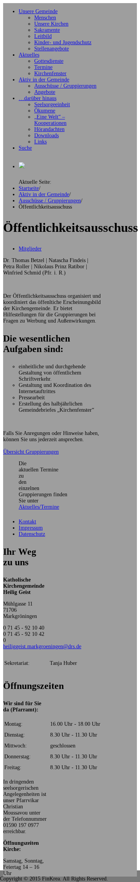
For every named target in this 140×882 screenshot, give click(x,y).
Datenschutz (32, 534)
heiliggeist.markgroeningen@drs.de (42, 646)
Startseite (29, 188)
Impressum (31, 528)
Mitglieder (30, 249)
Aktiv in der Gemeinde (44, 194)
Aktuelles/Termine (39, 507)
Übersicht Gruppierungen (31, 452)
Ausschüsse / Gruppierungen (50, 201)
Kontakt (27, 522)
